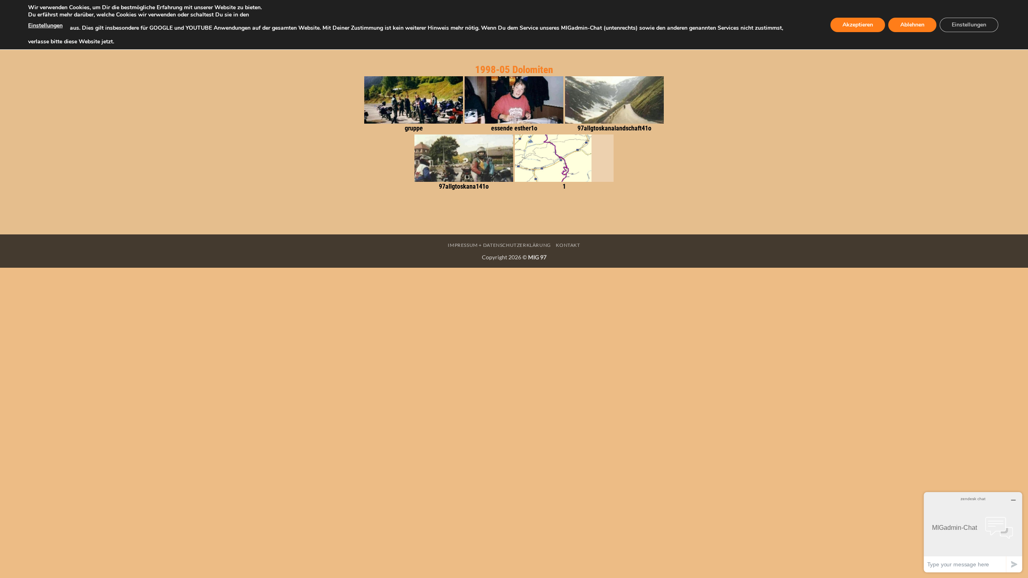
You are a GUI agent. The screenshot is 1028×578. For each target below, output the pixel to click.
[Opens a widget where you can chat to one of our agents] (973, 532)
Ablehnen (912, 24)
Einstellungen (45, 25)
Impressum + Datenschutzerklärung (499, 245)
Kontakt (568, 245)
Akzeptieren (857, 24)
